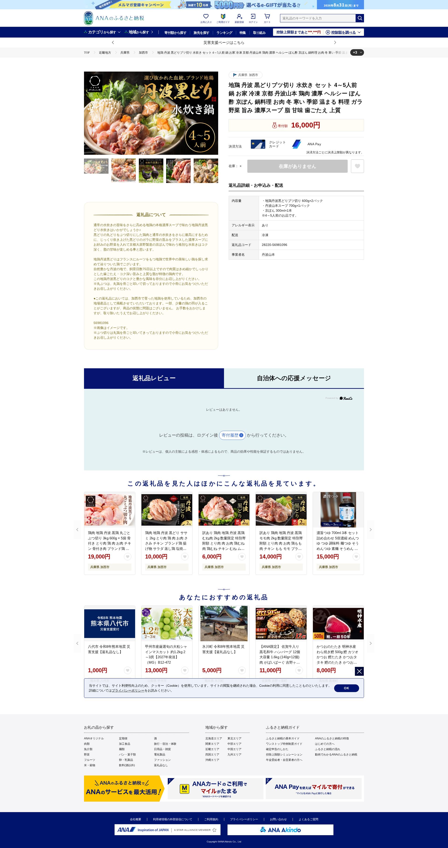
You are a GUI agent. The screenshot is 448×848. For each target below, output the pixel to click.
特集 (243, 32)
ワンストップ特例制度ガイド (284, 743)
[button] (113, 42)
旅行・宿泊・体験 (165, 743)
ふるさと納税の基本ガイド (283, 738)
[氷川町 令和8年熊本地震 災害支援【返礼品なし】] (224, 623)
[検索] (360, 18)
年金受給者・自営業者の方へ (284, 760)
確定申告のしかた (277, 749)
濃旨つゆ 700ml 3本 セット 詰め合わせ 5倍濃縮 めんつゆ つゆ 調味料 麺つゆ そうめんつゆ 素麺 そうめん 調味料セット (338, 543)
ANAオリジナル (94, 738)
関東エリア (212, 743)
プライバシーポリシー (244, 819)
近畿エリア (212, 749)
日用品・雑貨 (162, 749)
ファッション (162, 760)
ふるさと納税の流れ (327, 749)
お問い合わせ (278, 819)
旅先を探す (201, 32)
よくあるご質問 (308, 819)
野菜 (87, 754)
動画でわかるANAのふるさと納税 (336, 754)
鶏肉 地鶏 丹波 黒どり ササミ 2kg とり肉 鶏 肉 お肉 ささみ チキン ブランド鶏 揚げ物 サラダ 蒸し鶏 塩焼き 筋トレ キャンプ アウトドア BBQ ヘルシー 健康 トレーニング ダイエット (166, 548)
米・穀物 (89, 765)
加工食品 (124, 743)
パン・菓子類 (127, 754)
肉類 (87, 743)
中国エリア (235, 749)
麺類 (122, 749)
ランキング (224, 32)
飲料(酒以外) (127, 765)
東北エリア (235, 738)
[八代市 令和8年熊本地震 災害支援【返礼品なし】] (109, 623)
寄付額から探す (175, 32)
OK (346, 688)
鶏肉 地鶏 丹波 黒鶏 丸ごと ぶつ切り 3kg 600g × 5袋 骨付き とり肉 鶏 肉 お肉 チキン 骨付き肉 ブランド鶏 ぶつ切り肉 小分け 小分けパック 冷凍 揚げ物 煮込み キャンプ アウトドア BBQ (109, 548)
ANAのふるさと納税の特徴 (332, 738)
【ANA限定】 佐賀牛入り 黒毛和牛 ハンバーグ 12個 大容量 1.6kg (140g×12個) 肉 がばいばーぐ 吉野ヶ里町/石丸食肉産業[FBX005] (279, 657)
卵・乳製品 (126, 760)
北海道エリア (213, 738)
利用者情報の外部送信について (172, 819)
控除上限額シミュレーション (284, 754)
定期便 (123, 738)
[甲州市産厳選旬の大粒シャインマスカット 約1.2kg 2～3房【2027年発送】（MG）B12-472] (166, 623)
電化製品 (159, 754)
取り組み (259, 32)
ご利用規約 (211, 819)
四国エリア (212, 754)
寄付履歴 (230, 435)
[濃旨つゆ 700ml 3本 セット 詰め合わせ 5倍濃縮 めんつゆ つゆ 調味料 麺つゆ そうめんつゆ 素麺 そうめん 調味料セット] (338, 509)
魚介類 (88, 749)
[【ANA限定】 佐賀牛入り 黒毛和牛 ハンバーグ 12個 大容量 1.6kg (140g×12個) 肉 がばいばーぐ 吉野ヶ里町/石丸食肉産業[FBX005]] (281, 623)
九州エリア (235, 754)
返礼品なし (161, 765)
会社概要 (135, 819)
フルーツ (89, 760)
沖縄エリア (212, 760)
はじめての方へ (325, 743)
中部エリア (235, 743)
